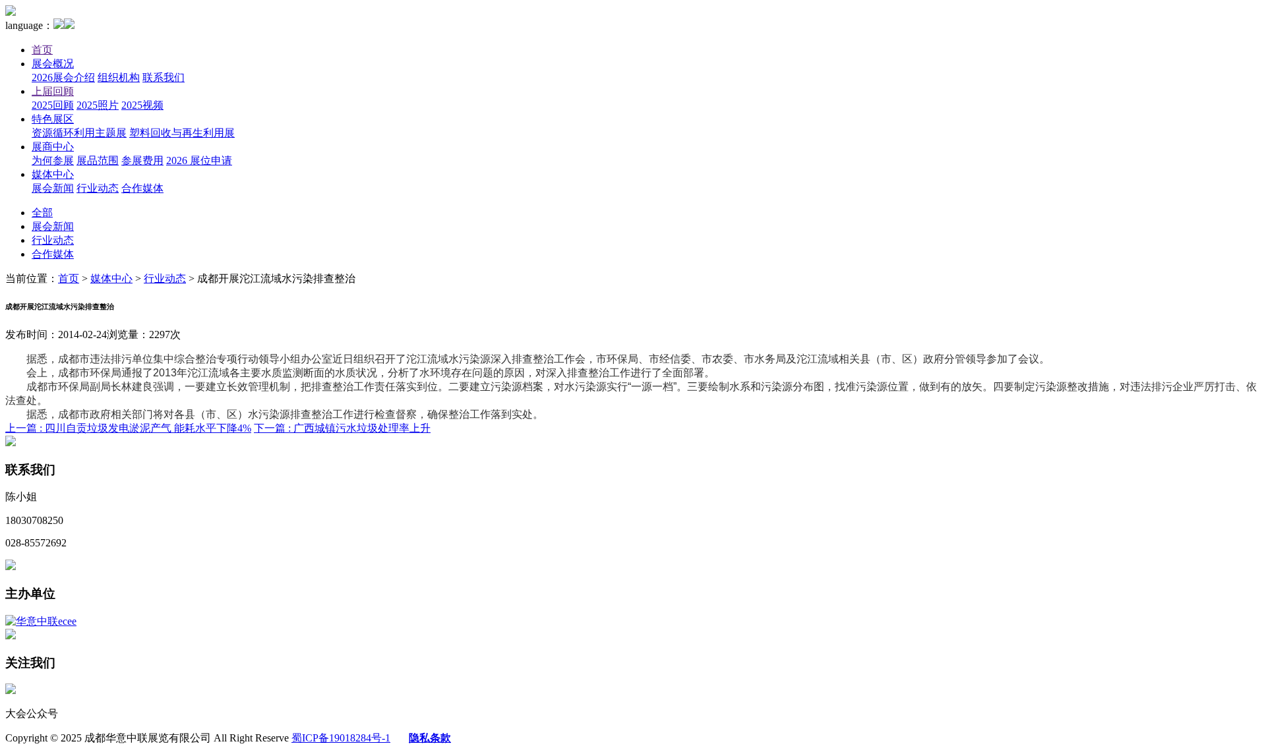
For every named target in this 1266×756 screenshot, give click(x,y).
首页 (42, 49)
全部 (42, 212)
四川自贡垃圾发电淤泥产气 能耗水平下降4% (128, 428)
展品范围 (97, 160)
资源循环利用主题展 (79, 132)
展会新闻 (53, 188)
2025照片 (97, 105)
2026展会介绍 (63, 77)
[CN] (58, 25)
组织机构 (119, 77)
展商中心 (53, 146)
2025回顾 (53, 105)
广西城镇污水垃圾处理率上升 (342, 428)
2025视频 (142, 105)
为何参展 (53, 160)
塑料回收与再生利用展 (182, 132)
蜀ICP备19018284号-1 (340, 737)
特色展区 (53, 119)
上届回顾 (53, 91)
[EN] (69, 25)
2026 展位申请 (199, 160)
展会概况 (53, 63)
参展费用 (142, 160)
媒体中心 (53, 174)
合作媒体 (142, 188)
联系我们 (163, 77)
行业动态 (97, 188)
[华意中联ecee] (40, 621)
